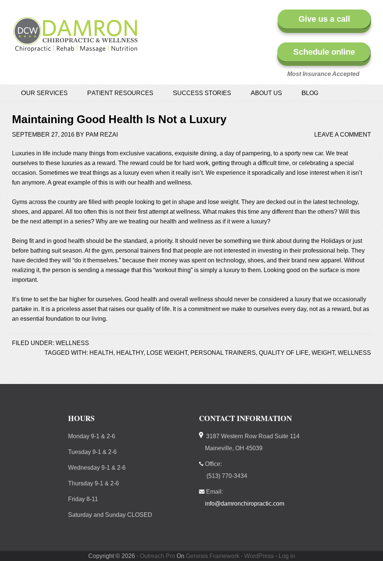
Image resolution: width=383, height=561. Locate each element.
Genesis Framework (212, 556)
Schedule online (324, 52)
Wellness (72, 343)
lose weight (167, 353)
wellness (354, 353)
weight (323, 353)
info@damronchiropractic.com (244, 503)
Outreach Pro (157, 556)
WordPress (259, 556)
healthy (130, 353)
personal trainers (223, 353)
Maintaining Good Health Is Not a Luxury (119, 119)
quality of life (284, 353)
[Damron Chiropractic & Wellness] (75, 48)
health (101, 353)
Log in (287, 556)
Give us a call (324, 19)
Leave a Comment (342, 134)
